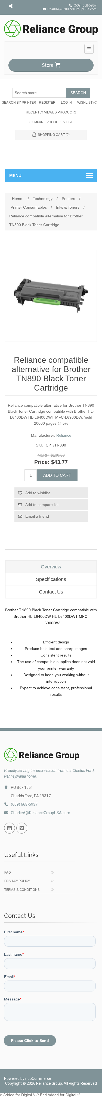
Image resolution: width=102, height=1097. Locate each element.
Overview (51, 567)
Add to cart (57, 475)
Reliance (63, 435)
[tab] (51, 567)
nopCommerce (38, 1078)
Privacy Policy (17, 881)
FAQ (7, 872)
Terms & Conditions (22, 890)
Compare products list (51, 122)
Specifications (51, 579)
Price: (42, 462)
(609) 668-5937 (85, 5)
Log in (66, 102)
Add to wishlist (37, 493)
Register (47, 102)
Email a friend (37, 516)
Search (78, 93)
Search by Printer (19, 102)
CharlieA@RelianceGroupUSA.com (72, 9)
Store (48, 65)
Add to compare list (41, 504)
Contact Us (51, 592)
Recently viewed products (51, 112)
